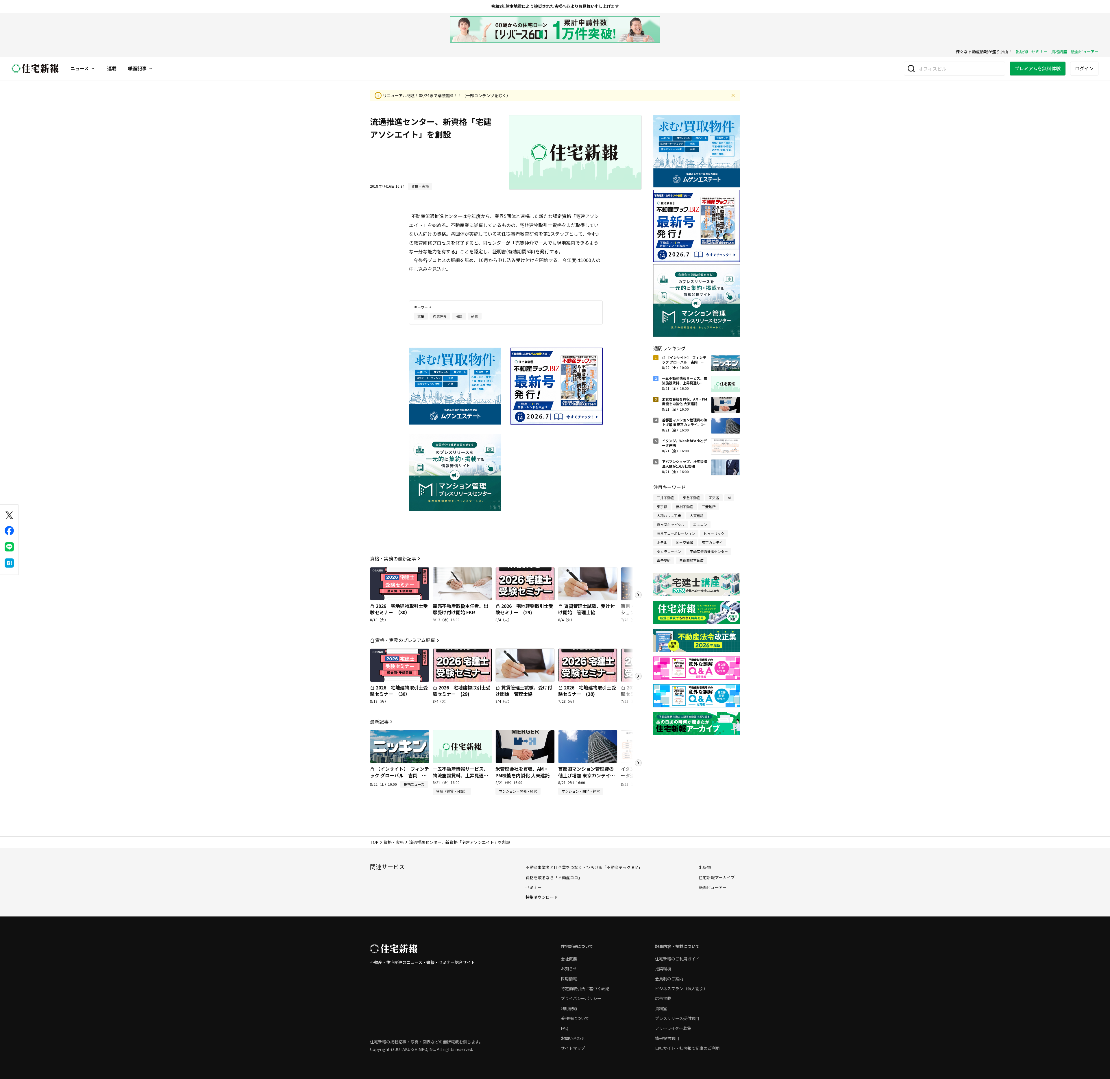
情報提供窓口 (667, 1038)
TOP (374, 842)
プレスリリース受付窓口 (677, 1018)
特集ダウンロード (542, 897)
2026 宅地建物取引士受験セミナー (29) (524, 609)
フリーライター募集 (673, 1028)
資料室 (661, 1008)
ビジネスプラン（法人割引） (681, 988)
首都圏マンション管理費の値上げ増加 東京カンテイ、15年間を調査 (586, 775)
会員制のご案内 (669, 979)
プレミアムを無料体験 (1038, 68)
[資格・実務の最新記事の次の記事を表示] (638, 594)
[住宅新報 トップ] (35, 68)
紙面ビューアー (1084, 51)
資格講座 (1059, 51)
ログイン (1084, 68)
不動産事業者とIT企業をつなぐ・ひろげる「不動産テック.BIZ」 (584, 867)
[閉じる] (733, 95)
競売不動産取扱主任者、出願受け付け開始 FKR (460, 609)
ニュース (80, 68)
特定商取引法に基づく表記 (585, 988)
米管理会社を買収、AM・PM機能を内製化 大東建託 (522, 772)
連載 (111, 68)
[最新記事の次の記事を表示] (638, 762)
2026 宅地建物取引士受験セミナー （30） (399, 609)
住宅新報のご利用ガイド (677, 959)
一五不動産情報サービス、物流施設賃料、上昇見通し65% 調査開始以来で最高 (460, 775)
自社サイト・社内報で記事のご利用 (687, 1048)
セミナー (1039, 51)
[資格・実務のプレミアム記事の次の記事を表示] (638, 676)
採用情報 (569, 979)
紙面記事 (137, 68)
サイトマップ (573, 1048)
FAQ (564, 1028)
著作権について (575, 1018)
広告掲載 (663, 998)
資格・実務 (394, 842)
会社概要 (569, 959)
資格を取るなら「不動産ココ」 (554, 877)
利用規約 (569, 1008)
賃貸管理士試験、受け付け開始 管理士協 (586, 609)
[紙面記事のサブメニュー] (150, 68)
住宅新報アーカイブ (717, 877)
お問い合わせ (573, 1038)
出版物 (1022, 51)
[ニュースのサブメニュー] (93, 68)
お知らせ (569, 968)
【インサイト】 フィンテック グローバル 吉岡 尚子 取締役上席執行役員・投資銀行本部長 (399, 778)
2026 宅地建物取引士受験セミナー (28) (587, 690)
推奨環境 (663, 968)
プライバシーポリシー (581, 998)
